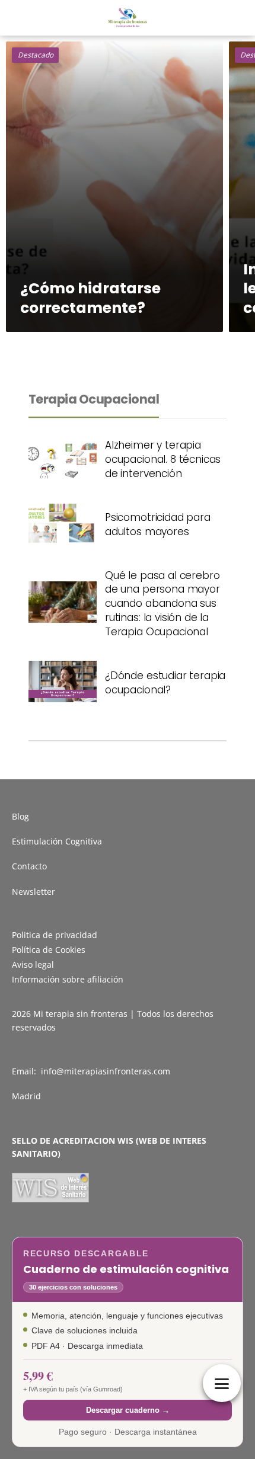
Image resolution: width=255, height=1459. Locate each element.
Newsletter (33, 891)
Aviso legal (33, 964)
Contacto (29, 866)
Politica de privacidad (54, 934)
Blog (20, 816)
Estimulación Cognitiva (57, 841)
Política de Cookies (48, 949)
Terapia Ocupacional (93, 399)
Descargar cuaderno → (128, 1410)
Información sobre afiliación (67, 979)
